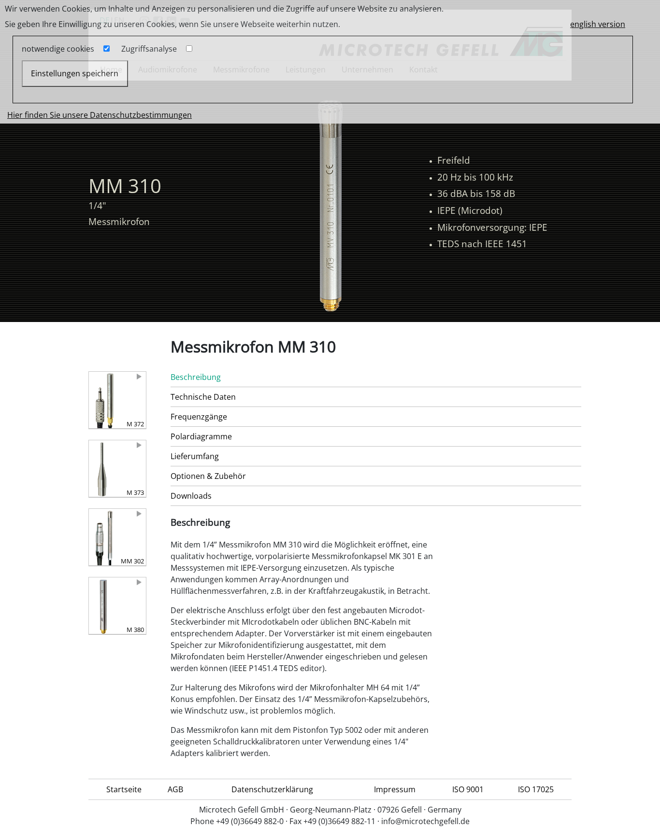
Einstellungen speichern (74, 73)
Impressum (395, 789)
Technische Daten (203, 397)
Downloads (191, 496)
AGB (175, 789)
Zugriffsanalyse (149, 48)
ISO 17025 (536, 789)
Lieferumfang (195, 456)
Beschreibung (196, 377)
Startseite (124, 789)
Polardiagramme (201, 436)
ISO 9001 (468, 789)
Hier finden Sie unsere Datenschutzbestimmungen (99, 115)
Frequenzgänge (199, 416)
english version (597, 24)
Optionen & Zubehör (208, 476)
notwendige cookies (58, 48)
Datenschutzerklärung (272, 789)
